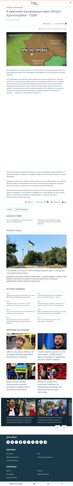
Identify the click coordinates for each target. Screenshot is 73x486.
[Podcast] (41, 442)
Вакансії (40, 471)
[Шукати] (62, 484)
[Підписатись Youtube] (20, 442)
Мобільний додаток (12, 457)
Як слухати (9, 454)
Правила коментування (44, 457)
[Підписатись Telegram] (33, 442)
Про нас (8, 471)
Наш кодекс (10, 474)
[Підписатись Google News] (12, 442)
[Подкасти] (48, 484)
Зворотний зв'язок (43, 474)
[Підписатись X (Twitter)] (16, 442)
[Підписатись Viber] (28, 442)
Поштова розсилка (12, 460)
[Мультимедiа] (34, 484)
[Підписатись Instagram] (24, 442)
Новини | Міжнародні (14, 8)
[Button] (47, 24)
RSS (38, 454)
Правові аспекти (11, 477)
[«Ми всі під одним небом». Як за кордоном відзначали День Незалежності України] (20, 341)
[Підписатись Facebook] (8, 442)
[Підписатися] (45, 442)
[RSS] (37, 442)
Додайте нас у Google (16, 483)
